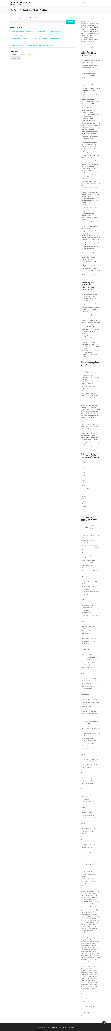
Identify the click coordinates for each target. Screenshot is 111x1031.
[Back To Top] (104, 1023)
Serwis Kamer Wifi (92, 926)
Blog (90, 3)
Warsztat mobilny (85, 903)
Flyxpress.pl (84, 926)
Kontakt (98, 3)
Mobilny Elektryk (20, 2)
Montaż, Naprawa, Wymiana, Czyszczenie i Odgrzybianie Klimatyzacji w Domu (90, 930)
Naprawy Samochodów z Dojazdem (90, 901)
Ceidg (94, 1012)
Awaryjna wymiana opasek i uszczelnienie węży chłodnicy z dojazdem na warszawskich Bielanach (36, 35)
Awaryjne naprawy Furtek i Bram (89, 899)
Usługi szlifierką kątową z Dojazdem (90, 953)
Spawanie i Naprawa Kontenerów (90, 955)
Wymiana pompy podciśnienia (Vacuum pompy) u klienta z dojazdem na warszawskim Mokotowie (36, 31)
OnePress (58, 1027)
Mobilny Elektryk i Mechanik (58, 3)
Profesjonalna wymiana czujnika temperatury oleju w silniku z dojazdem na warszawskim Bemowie (36, 42)
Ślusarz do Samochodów (78, 3)
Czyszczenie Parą (92, 895)
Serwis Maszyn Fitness (87, 974)
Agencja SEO (96, 911)
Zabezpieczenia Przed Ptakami (89, 972)
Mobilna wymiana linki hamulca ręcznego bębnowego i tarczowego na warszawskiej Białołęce (35, 38)
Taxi (82, 912)
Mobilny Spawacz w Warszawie (89, 897)
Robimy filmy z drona (93, 922)
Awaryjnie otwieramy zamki (88, 924)
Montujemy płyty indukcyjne (88, 916)
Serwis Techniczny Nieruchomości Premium (89, 980)
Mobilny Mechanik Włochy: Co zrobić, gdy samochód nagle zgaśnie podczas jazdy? (32, 45)
